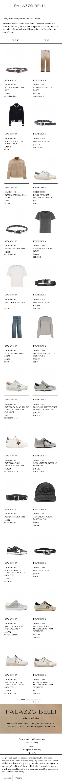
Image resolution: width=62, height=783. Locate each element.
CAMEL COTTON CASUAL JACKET (15, 196)
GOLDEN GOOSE (10, 85)
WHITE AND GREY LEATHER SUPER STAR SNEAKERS (43, 684)
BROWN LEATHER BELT (14, 248)
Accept (7, 778)
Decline (18, 778)
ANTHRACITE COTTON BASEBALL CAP (43, 517)
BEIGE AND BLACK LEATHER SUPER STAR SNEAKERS (43, 628)
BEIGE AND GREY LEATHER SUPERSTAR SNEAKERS (45, 408)
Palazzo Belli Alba (31, 718)
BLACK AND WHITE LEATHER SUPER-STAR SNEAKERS (14, 572)
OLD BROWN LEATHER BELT (14, 88)
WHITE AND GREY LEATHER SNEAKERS (42, 196)
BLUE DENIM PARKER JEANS (14, 354)
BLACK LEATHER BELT (43, 141)
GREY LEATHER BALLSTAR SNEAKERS (45, 464)
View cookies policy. (15, 771)
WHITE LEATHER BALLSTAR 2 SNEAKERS (15, 464)
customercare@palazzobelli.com (40, 726)
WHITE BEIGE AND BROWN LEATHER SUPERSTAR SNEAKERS (16, 409)
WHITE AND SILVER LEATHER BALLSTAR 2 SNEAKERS (14, 684)
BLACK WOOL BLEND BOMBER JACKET (13, 142)
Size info (32, 753)
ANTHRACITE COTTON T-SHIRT (44, 249)
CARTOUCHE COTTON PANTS (42, 88)
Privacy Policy (32, 742)
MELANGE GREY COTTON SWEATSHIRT (44, 354)
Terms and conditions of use (32, 739)
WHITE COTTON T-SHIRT (15, 302)
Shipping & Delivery (32, 749)
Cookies (32, 746)
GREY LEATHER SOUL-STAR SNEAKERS (14, 627)
